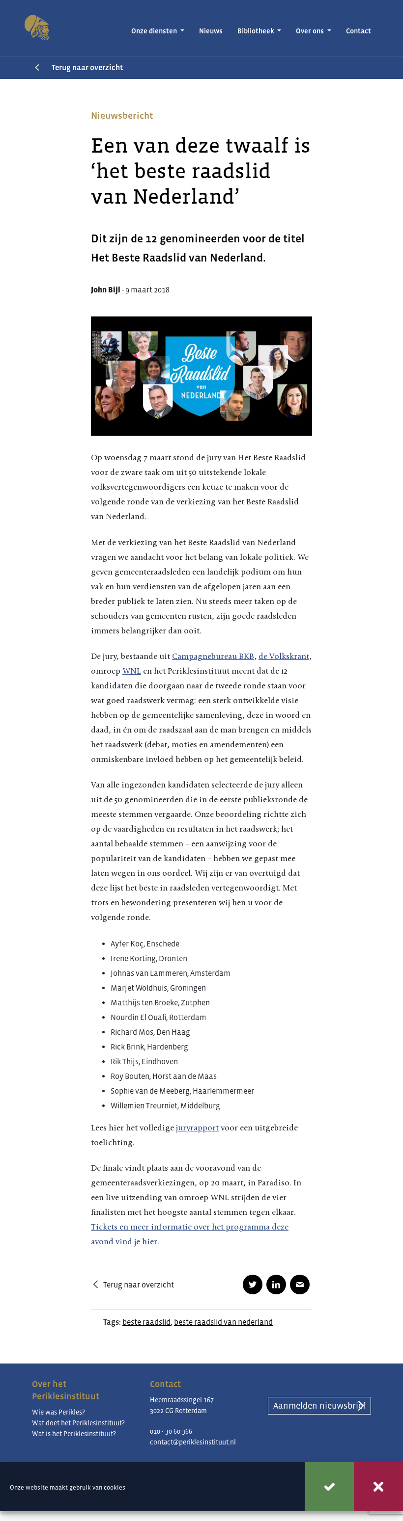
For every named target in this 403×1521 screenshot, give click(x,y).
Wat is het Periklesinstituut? (74, 1434)
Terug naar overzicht (87, 67)
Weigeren (378, 1486)
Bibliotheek (256, 31)
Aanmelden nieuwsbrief (319, 1406)
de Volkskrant (284, 656)
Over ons (310, 31)
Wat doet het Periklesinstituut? (78, 1423)
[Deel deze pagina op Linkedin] (276, 1284)
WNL (131, 671)
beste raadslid (146, 1321)
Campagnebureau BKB (213, 656)
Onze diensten (154, 31)
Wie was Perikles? (58, 1412)
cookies (114, 1487)
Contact (358, 31)
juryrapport (197, 1128)
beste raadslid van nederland (223, 1321)
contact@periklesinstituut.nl (193, 1442)
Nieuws (211, 31)
